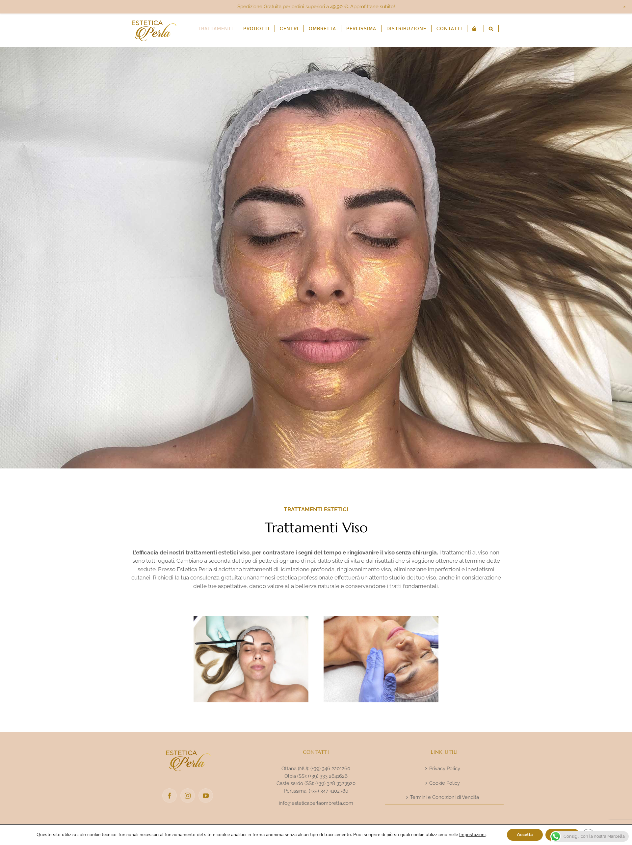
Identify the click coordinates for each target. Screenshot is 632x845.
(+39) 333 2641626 (328, 776)
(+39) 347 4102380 (328, 791)
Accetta (525, 834)
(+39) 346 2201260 (330, 769)
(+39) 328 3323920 (335, 783)
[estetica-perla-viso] (251, 618)
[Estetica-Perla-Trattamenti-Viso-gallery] (381, 618)
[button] (491, 28)
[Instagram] (187, 795)
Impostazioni (472, 835)
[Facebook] (169, 795)
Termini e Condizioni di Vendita (444, 797)
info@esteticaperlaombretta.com (316, 803)
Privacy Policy (444, 769)
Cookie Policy (444, 783)
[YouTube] (205, 795)
